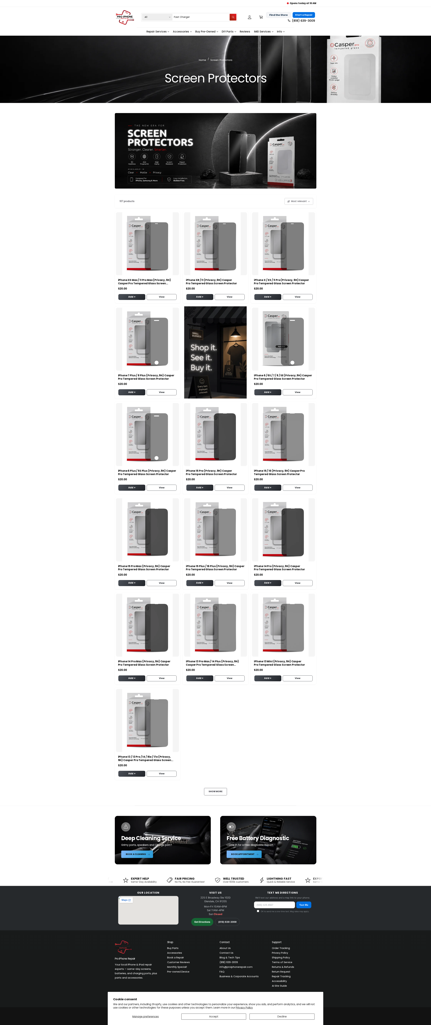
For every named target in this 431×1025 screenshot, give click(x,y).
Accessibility (279, 981)
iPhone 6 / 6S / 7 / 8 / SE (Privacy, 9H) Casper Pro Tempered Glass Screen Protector (283, 377)
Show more (215, 791)
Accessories (181, 31)
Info (279, 31)
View (161, 296)
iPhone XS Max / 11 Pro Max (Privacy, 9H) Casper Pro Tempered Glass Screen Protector (144, 281)
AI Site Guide (279, 985)
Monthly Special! (177, 967)
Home (202, 60)
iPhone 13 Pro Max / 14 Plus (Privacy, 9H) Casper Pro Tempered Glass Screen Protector (212, 663)
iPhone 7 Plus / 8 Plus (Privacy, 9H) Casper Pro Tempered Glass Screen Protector (146, 377)
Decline (282, 1016)
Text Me (303, 905)
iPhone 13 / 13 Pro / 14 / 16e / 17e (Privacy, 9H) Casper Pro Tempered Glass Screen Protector (144, 758)
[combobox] (205, 17)
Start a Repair (303, 14)
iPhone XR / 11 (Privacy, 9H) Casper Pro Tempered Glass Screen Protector (211, 281)
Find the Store (278, 14)
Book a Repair (175, 957)
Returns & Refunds (283, 967)
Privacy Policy (244, 1007)
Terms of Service (282, 962)
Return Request (281, 971)
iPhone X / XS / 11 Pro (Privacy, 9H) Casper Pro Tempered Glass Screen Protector (281, 281)
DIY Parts (228, 31)
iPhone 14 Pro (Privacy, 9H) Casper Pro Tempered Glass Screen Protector (279, 568)
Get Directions (202, 922)
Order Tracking (281, 948)
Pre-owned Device (178, 971)
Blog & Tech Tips (230, 957)
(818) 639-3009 (227, 922)
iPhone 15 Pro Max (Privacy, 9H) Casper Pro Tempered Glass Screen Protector (144, 568)
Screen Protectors (221, 60)
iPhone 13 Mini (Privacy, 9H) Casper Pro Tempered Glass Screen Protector (279, 663)
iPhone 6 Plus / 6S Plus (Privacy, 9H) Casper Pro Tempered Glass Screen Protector (147, 472)
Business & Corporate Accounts (239, 976)
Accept (213, 1016)
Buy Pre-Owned (205, 31)
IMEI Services (262, 31)
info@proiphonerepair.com (236, 967)
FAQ (222, 971)
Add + (132, 296)
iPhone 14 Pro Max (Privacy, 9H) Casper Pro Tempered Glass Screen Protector (144, 663)
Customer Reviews (178, 962)
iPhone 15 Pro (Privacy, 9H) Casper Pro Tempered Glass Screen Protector (211, 472)
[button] (261, 17)
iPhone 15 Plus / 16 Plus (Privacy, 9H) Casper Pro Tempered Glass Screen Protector (215, 568)
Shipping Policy (281, 957)
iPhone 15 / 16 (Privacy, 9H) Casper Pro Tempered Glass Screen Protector (279, 472)
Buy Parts (172, 948)
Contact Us (226, 953)
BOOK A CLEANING (136, 854)
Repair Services (156, 31)
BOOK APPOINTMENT (243, 854)
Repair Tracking (281, 976)
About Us (225, 948)
